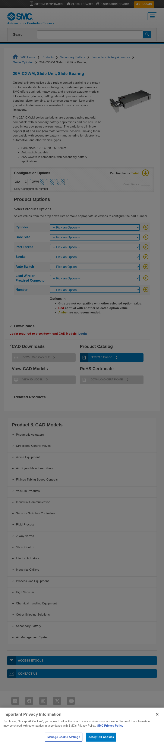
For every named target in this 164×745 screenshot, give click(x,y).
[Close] (157, 714)
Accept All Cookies (101, 737)
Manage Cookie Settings (63, 737)
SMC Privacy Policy (110, 725)
